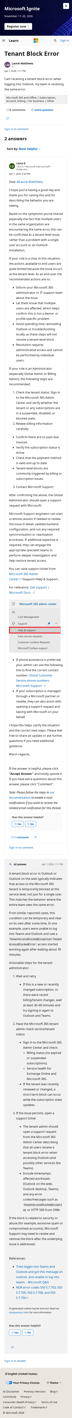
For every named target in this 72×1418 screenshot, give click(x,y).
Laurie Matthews (22, 63)
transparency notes (19, 1312)
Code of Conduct (13, 1407)
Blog (53, 1391)
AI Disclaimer (11, 1391)
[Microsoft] (36, 40)
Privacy (25, 1396)
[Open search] (55, 40)
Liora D (20, 163)
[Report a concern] (7, 119)
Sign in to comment (16, 129)
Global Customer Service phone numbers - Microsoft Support (34, 680)
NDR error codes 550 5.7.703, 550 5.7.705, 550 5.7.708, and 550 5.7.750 (39, 1292)
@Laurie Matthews (30, 182)
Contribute (9, 1396)
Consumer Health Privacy (18, 1402)
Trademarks (38, 1407)
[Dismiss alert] (66, 6)
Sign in (64, 40)
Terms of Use (49, 1402)
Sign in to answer (15, 1361)
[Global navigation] (3, 40)
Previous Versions (35, 1391)
